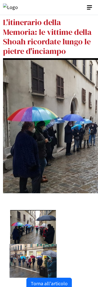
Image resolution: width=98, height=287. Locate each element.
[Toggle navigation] (90, 8)
